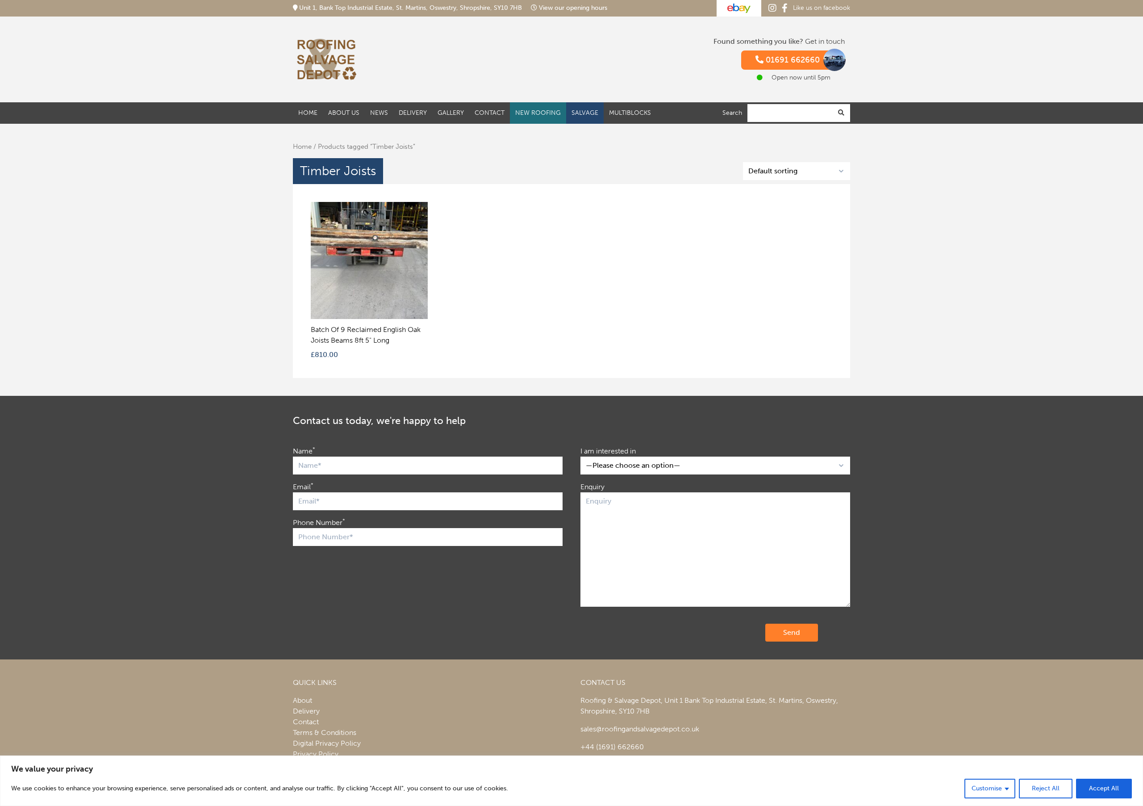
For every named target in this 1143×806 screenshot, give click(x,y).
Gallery (451, 112)
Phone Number (319, 522)
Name (304, 450)
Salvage (585, 112)
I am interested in (608, 451)
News (379, 112)
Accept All (1104, 788)
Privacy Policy (315, 754)
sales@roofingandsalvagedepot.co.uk (639, 729)
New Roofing (538, 112)
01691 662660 (791, 60)
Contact (490, 112)
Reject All (1046, 788)
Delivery (413, 112)
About (302, 700)
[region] (571, 781)
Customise (987, 788)
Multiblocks (630, 112)
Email (303, 486)
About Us (343, 112)
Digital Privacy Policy (327, 743)
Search (732, 112)
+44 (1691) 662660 (612, 747)
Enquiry (592, 487)
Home (307, 112)
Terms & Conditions (324, 732)
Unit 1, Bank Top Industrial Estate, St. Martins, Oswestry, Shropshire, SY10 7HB (410, 8)
